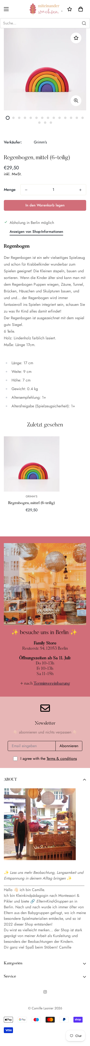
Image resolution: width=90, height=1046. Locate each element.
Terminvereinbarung (52, 684)
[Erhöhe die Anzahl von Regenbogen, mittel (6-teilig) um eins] (80, 189)
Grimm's (40, 142)
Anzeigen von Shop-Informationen (36, 231)
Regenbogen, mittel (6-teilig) (31, 503)
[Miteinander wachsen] (45, 9)
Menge (10, 189)
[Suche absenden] (84, 23)
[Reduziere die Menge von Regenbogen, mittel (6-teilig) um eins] (26, 189)
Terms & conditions (62, 758)
